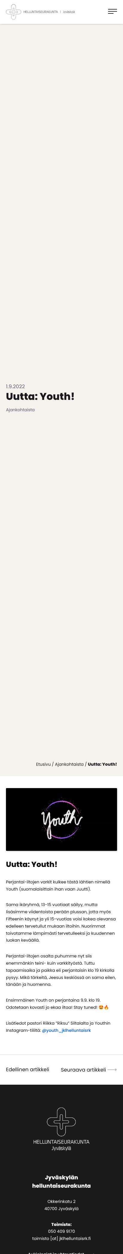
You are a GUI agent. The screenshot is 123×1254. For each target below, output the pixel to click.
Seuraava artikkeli (83, 1070)
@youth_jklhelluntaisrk (66, 1030)
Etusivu (43, 764)
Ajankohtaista (69, 764)
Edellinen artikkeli (27, 1069)
